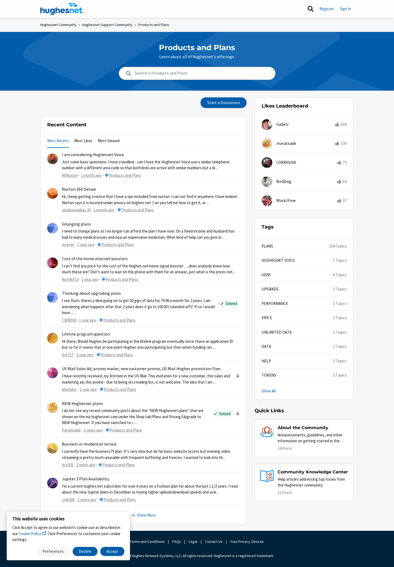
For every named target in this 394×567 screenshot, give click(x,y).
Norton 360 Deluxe (79, 189)
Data (266, 346)
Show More (146, 515)
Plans (267, 246)
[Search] (310, 9)
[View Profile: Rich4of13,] (52, 262)
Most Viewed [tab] (109, 140)
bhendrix (69, 389)
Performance (275, 303)
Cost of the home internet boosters (95, 259)
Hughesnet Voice (278, 260)
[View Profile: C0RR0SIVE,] (267, 162)
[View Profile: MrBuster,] (52, 158)
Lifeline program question (86, 334)
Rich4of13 (70, 279)
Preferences (53, 551)
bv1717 (67, 354)
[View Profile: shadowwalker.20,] (52, 193)
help (266, 360)
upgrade (270, 289)
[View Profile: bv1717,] (52, 338)
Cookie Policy (30, 533)
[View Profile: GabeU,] (267, 124)
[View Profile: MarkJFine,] (267, 200)
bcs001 (67, 464)
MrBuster (70, 175)
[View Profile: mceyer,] (52, 228)
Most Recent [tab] (58, 140)
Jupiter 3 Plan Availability (85, 479)
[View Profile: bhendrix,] (52, 372)
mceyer (68, 244)
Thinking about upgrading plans (91, 293)
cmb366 (68, 499)
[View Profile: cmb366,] (52, 483)
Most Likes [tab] (83, 140)
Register (326, 8)
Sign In (345, 8)
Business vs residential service (89, 444)
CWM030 (69, 320)
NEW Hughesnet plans (82, 403)
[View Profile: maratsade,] (267, 143)
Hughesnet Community (58, 24)
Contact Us (213, 541)
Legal (193, 541)
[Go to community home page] (62, 9)
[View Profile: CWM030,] (52, 297)
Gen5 (266, 274)
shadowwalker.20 (76, 209)
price (267, 317)
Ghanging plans (76, 224)
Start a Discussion (223, 102)
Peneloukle (71, 430)
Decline (85, 551)
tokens (269, 375)
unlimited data (277, 332)
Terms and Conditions (147, 541)
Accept (112, 551)
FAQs (176, 541)
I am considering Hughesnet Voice (93, 154)
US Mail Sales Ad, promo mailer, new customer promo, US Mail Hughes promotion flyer (141, 368)
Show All (269, 390)
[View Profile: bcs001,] (52, 448)
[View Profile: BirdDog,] (267, 181)
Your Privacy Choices (247, 541)
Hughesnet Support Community (107, 24)
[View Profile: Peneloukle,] (52, 407)
